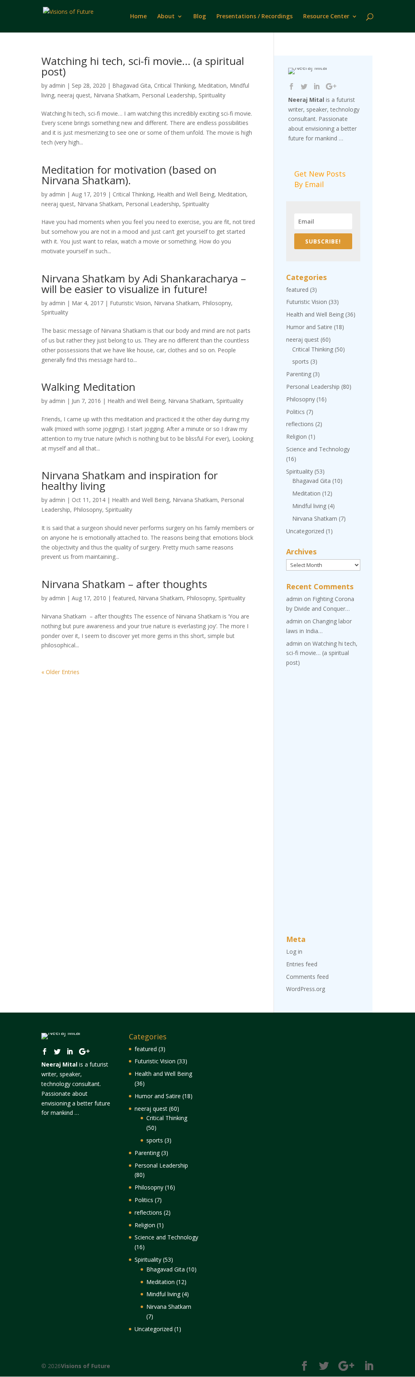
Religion (296, 436)
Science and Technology (318, 449)
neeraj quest (74, 95)
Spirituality (212, 95)
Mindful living (309, 506)
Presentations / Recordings (254, 16)
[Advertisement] (323, 801)
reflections (300, 424)
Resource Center (326, 16)
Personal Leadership (168, 95)
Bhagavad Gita (131, 85)
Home (138, 16)
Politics (295, 412)
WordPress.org (305, 989)
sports (300, 361)
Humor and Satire (309, 327)
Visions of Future (85, 1366)
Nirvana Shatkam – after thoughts (124, 584)
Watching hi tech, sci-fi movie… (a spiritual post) (142, 66)
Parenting (298, 374)
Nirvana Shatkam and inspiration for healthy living (129, 480)
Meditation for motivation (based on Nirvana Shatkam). (128, 174)
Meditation (212, 85)
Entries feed (301, 964)
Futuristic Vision (130, 303)
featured (124, 598)
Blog (199, 16)
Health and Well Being (185, 194)
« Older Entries (60, 672)
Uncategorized (305, 531)
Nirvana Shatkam (116, 95)
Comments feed (307, 976)
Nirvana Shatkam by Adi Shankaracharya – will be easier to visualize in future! (143, 283)
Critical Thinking (174, 85)
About (166, 16)
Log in (294, 951)
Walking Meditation (88, 386)
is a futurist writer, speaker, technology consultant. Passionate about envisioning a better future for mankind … (323, 119)
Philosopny (216, 303)
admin (57, 85)
